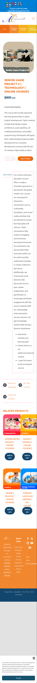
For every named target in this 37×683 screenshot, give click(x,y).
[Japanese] (10, 5)
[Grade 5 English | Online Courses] (9, 478)
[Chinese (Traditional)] (13, 3)
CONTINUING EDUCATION (23, 29)
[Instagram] (28, 543)
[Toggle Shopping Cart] (24, 18)
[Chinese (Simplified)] (10, 3)
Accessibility (17, 592)
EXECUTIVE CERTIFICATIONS (32, 29)
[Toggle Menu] (33, 19)
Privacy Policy (8, 592)
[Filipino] (21, 3)
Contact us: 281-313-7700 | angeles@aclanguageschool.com (19, 10)
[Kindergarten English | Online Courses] (9, 424)
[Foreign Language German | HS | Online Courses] (27, 478)
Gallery (18, 553)
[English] (18, 3)
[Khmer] (13, 5)
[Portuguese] (18, 5)
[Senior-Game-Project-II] (18, 57)
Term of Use (25, 592)
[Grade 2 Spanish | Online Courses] (27, 424)
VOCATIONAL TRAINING (14, 29)
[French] (7, 5)
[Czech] (15, 3)
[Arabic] (7, 3)
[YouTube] (32, 543)
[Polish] (15, 5)
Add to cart (25, 159)
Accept (18, 678)
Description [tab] (7, 174)
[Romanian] (21, 5)
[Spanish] (7, 6)
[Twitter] (32, 538)
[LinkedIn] (30, 547)
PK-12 (4, 29)
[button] (34, 658)
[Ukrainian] (10, 6)
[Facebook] (28, 538)
